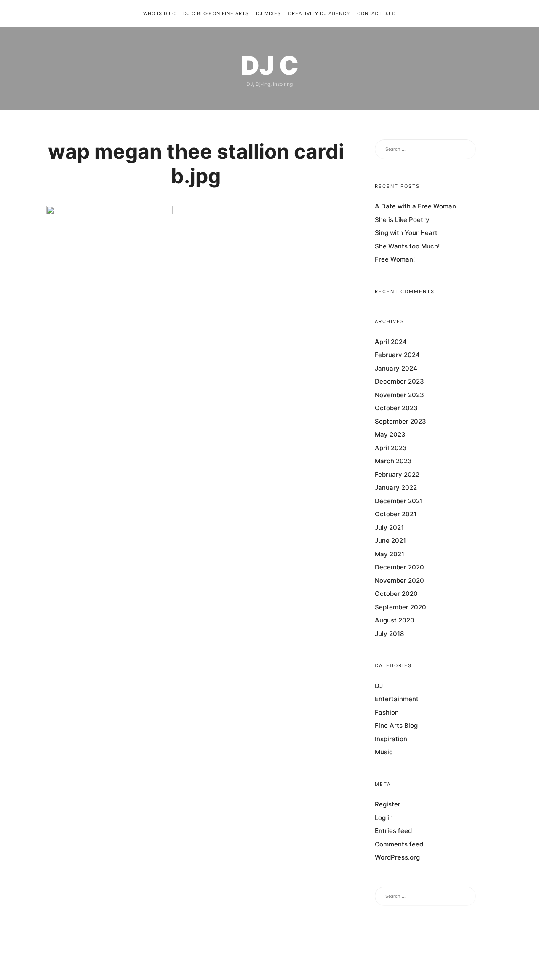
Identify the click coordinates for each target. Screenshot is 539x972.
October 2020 (396, 594)
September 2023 (400, 421)
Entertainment (397, 699)
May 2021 (389, 554)
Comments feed (399, 844)
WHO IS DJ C (159, 13)
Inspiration (391, 739)
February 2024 (397, 355)
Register (387, 805)
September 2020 (400, 607)
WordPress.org (397, 858)
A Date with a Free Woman (415, 207)
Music (384, 752)
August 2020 (394, 621)
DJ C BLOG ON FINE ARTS (216, 13)
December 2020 (399, 567)
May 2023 (390, 435)
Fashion (387, 712)
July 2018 (389, 634)
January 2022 (396, 488)
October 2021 (395, 514)
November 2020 (399, 581)
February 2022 (397, 474)
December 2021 (399, 501)
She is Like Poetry (402, 220)
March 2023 (393, 461)
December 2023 (399, 382)
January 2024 (396, 368)
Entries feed (393, 831)
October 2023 (396, 408)
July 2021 (389, 527)
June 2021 (390, 541)
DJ (379, 686)
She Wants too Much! (407, 246)
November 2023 (399, 395)
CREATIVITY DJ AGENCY (319, 13)
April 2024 (391, 342)
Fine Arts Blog (396, 726)
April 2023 (391, 448)
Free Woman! (395, 260)
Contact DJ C (376, 13)
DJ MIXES (268, 13)
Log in (384, 818)
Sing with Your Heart (406, 233)
